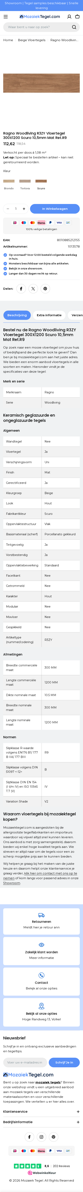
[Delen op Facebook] (21, 289)
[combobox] (41, 27)
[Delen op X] (33, 289)
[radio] (9, 183)
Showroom (11, 883)
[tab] (17, 315)
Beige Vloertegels (31, 40)
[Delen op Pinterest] (45, 289)
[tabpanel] (41, 606)
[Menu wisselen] (5, 16)
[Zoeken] (74, 27)
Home (8, 40)
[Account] (69, 16)
